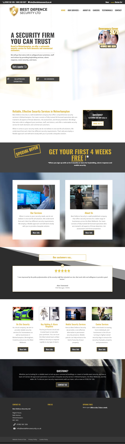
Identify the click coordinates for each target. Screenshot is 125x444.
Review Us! (118, 2)
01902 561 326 (22, 424)
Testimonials (107, 11)
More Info (36, 232)
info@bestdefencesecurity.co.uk (29, 428)
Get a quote (18, 66)
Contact (118, 11)
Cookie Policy (43, 439)
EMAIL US (96, 123)
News (107, 2)
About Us (86, 11)
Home (63, 11)
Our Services (73, 11)
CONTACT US (62, 384)
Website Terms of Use (19, 439)
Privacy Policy (32, 439)
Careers (96, 11)
